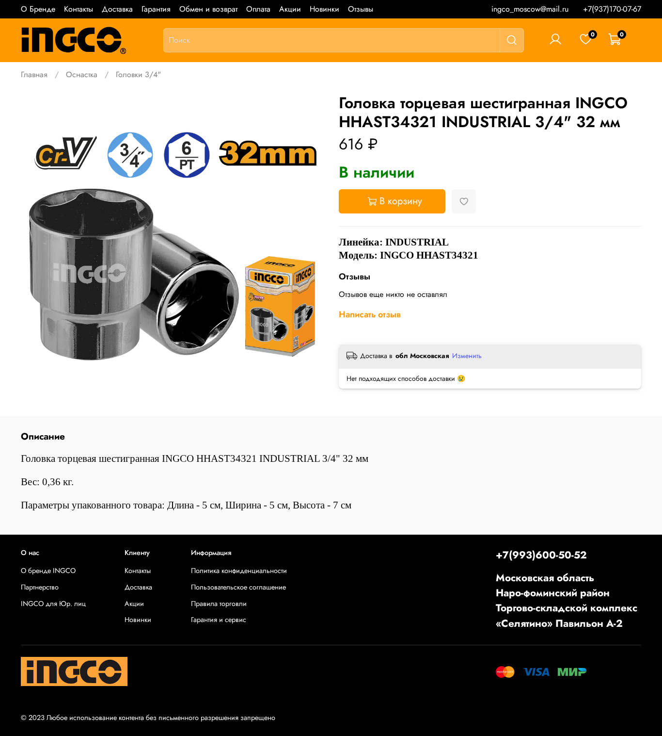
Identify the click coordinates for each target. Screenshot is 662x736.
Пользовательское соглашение (238, 587)
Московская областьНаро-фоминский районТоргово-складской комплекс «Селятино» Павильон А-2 (566, 601)
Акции (290, 9)
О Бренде (38, 9)
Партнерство (40, 587)
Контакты (78, 9)
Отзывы (360, 9)
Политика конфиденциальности (239, 570)
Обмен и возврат (208, 9)
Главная (34, 74)
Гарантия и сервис (218, 619)
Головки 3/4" (138, 74)
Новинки (324, 9)
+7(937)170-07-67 (612, 9)
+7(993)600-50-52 (541, 555)
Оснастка (81, 74)
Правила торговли (219, 603)
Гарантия (156, 9)
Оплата (258, 9)
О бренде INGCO (48, 570)
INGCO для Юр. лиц (53, 603)
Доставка (117, 9)
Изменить (467, 355)
